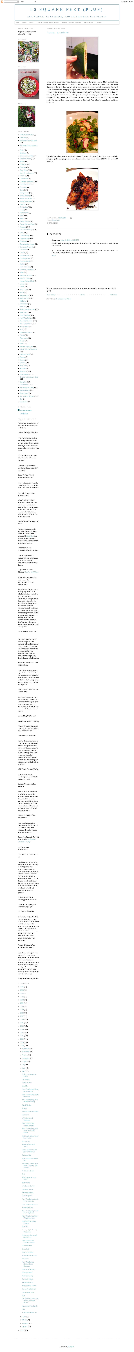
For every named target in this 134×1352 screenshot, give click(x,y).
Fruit (21, 233)
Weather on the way (28, 1186)
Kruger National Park (27, 281)
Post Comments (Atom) (63, 299)
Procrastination (27, 1246)
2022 (22, 1000)
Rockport (23, 368)
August (25, 1061)
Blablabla (25, 1227)
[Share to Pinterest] (56, 223)
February (25, 1323)
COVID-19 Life (25, 184)
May (24, 1071)
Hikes (22, 272)
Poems (22, 341)
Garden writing (25, 238)
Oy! (23, 1174)
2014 (22, 1026)
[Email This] (48, 223)
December (26, 1048)
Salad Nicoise (26, 1105)
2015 (22, 1023)
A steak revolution (28, 1171)
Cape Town (24, 170)
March (24, 1320)
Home (17, 23)
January (25, 1326)
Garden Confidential (28, 1289)
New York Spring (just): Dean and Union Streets (30, 1130)
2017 (22, 1016)
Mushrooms (24, 304)
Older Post (113, 295)
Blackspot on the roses (29, 1255)
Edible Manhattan (26, 201)
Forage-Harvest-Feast (27, 224)
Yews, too (25, 1259)
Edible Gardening (26, 198)
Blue (23, 1295)
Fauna (22, 210)
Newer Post (51, 295)
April (24, 1316)
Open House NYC (28, 1292)
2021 (22, 1003)
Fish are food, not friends (30, 1111)
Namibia (23, 307)
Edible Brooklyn (25, 196)
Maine (22, 292)
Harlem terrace (25, 267)
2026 (22, 987)
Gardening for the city (27, 244)
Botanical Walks (25, 159)
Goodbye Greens (27, 1189)
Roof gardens (24, 374)
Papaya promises (58, 32)
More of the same (28, 1252)
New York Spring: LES (29, 1204)
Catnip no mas (27, 1083)
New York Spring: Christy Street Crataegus (28, 1264)
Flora (21, 216)
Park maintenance (26, 332)
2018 (22, 1013)
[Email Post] (70, 218)
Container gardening (26, 181)
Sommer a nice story (28, 1269)
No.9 (21, 329)
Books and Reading (26, 156)
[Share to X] (52, 223)
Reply (54, 256)
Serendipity (26, 1249)
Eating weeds (24, 193)
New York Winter (26, 324)
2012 (22, 1032)
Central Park (24, 178)
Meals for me (56, 220)
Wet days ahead (27, 1272)
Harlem (22, 264)
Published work (25, 354)
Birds (21, 150)
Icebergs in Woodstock (29, 1306)
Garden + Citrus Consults (71, 23)
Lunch (22, 287)
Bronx (22, 161)
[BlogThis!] (50, 223)
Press (21, 344)
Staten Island (24, 393)
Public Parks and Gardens (28, 349)
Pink (23, 1309)
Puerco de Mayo (27, 1279)
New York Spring (26, 318)
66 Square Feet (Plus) (67, 9)
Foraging (23, 227)
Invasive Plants (25, 278)
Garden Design (25, 235)
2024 (22, 993)
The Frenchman (26, 410)
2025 (22, 990)
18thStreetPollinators (27, 135)
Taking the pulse (27, 1282)
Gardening (23, 241)
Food (21, 218)
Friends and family (26, 230)
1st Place (23, 137)
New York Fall (25, 315)
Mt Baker (23, 301)
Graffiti (22, 252)
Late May (25, 1086)
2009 (22, 1042)
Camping (23, 167)
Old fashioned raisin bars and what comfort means (30, 1301)
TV (21, 399)
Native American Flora (27, 309)
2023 (22, 996)
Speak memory (25, 390)
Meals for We (24, 298)
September (26, 1058)
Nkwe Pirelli (24, 327)
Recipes (22, 363)
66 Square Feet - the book (28, 140)
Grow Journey (24, 255)
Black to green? (27, 1196)
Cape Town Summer (27, 173)
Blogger (71, 1346)
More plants (26, 1183)
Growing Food (25, 261)
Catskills (23, 176)
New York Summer (26, 321)
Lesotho (22, 284)
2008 (22, 1045)
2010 (22, 1039)
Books (31, 23)
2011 (22, 1036)
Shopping (23, 382)
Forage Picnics (25, 221)
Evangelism (24, 207)
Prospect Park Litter (26, 346)
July (23, 1065)
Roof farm (23, 371)
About (24, 23)
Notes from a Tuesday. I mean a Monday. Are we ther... (30, 1165)
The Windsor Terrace (27, 396)
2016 (22, 1019)
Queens (22, 360)
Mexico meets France (29, 1285)
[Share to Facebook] (54, 223)
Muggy (24, 1108)
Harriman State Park (26, 270)
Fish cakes (25, 1115)
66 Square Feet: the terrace (28, 145)
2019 (22, 1010)
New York (23, 312)
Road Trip (23, 365)
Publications (88, 23)
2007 (22, 1330)
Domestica (23, 187)
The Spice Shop (27, 1207)
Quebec (22, 357)
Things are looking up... (30, 1312)
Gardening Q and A (26, 247)
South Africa (24, 385)
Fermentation (24, 213)
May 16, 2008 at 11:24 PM (70, 240)
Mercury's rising (27, 1276)
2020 (22, 1006)
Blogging (23, 153)
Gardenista (23, 250)
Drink (22, 190)
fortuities (30, 536)
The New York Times (31, 572)
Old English (26, 1079)
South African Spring (27, 387)
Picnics (22, 335)
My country (26, 1141)
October (25, 1055)
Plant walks (24, 338)
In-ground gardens (26, 275)
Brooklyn (23, 164)
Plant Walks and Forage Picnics (47, 23)
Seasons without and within (29, 377)
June (24, 1068)
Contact (99, 23)
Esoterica (23, 204)
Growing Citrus (25, 258)
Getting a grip (26, 1155)
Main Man (23, 289)
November (26, 1052)
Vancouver (23, 402)
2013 (22, 1029)
